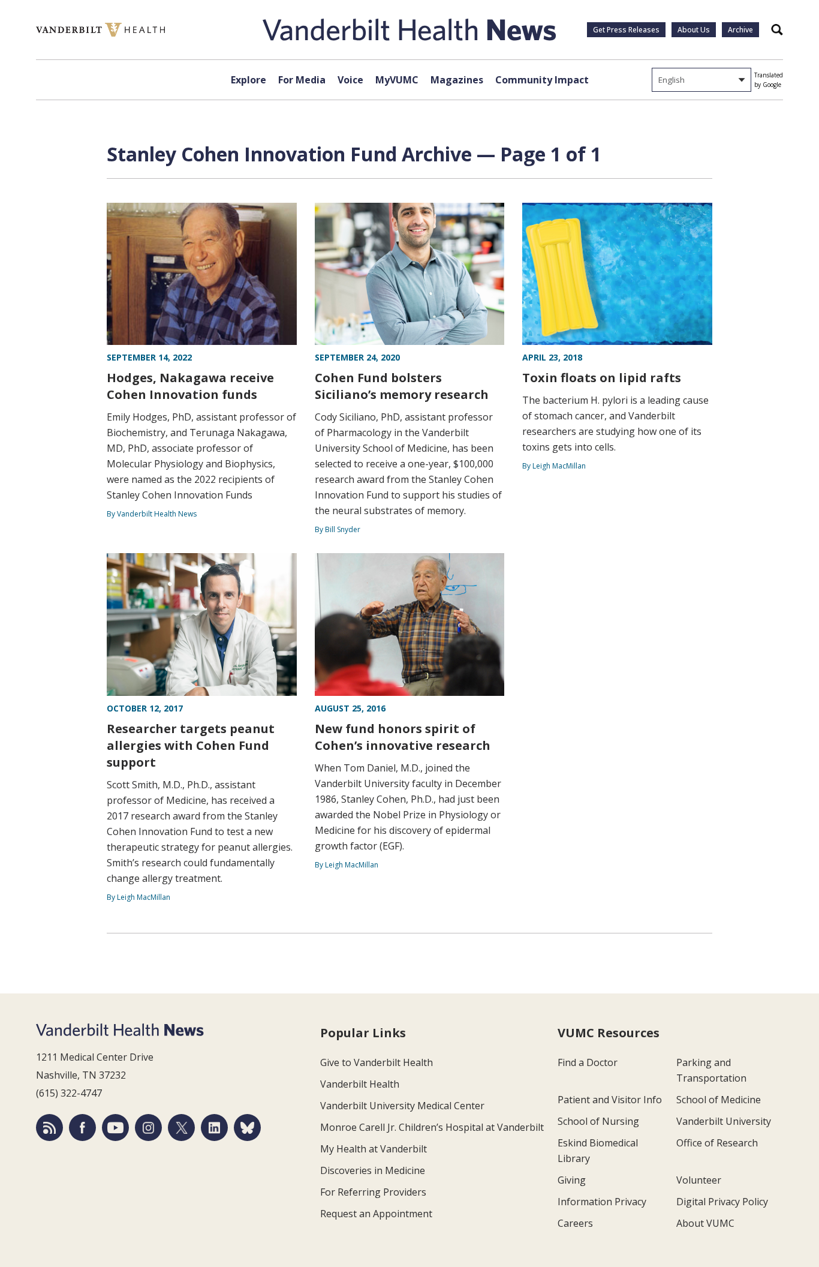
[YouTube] (115, 1127)
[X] (181, 1127)
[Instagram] (148, 1127)
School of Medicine (718, 1099)
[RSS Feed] (49, 1127)
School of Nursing (598, 1121)
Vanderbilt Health (359, 1084)
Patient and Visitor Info (610, 1099)
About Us (694, 30)
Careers (575, 1223)
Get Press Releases (626, 30)
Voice (350, 79)
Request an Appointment (376, 1213)
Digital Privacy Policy (722, 1201)
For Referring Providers (373, 1192)
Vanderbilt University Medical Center (402, 1105)
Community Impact (542, 79)
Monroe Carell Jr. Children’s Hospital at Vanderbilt (432, 1127)
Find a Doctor (588, 1062)
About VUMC (705, 1223)
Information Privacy (602, 1201)
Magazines (456, 79)
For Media (302, 79)
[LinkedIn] (214, 1127)
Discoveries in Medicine (372, 1170)
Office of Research (717, 1142)
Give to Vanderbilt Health (376, 1062)
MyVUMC (396, 79)
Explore (248, 79)
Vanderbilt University (723, 1121)
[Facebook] (82, 1127)
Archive (740, 30)
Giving (572, 1180)
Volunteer (698, 1180)
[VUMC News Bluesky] (247, 1127)
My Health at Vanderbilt (373, 1148)
